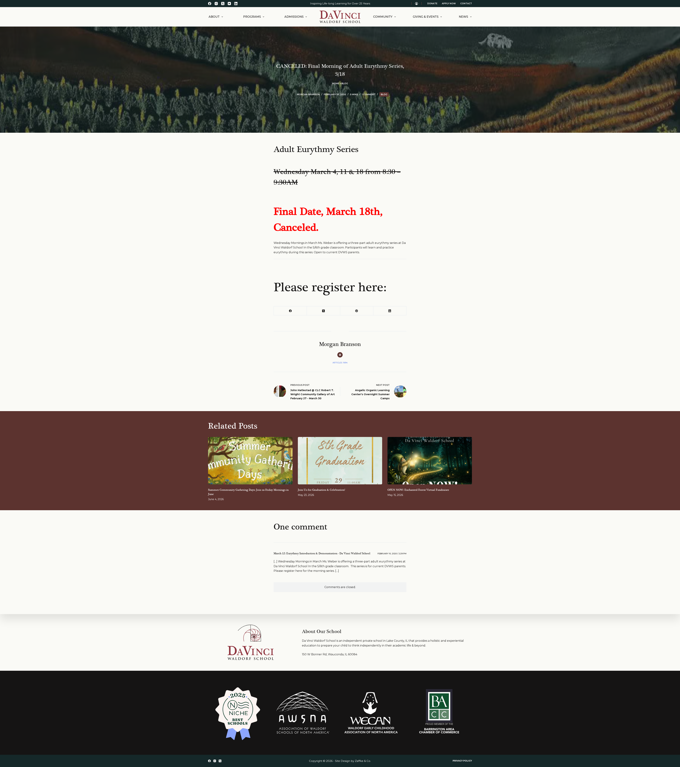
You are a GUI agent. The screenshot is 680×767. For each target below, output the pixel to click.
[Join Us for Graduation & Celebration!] (340, 460)
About (214, 16)
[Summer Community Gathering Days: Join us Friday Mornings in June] (250, 460)
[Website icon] (340, 354)
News (463, 16)
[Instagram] (216, 3)
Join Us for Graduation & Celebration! (321, 490)
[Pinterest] (356, 310)
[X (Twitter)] (222, 3)
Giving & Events (425, 16)
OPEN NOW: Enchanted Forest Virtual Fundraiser (418, 490)
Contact (466, 3)
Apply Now (449, 3)
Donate (432, 3)
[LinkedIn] (235, 3)
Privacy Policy (462, 760)
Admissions (294, 16)
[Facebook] (209, 3)
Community (382, 16)
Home (335, 83)
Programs (252, 16)
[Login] (416, 3)
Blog (344, 83)
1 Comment (368, 94)
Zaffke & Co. (363, 761)
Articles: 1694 (340, 362)
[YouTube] (229, 3)
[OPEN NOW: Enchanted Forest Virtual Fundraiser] (429, 460)
